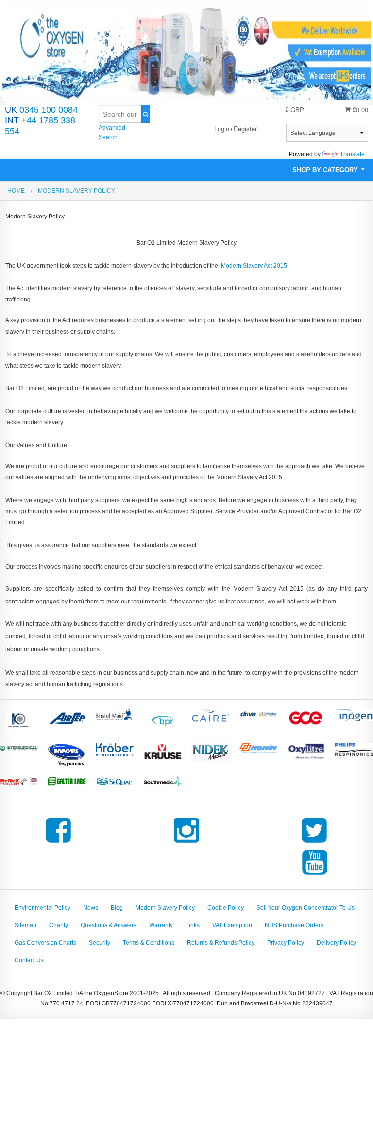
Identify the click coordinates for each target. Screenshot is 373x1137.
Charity (58, 925)
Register (245, 128)
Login (221, 128)
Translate (352, 154)
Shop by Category (326, 170)
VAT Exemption (232, 925)
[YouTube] (314, 874)
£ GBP (294, 109)
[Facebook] (58, 842)
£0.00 (359, 109)
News (90, 907)
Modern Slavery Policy (165, 907)
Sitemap (25, 925)
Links (193, 925)
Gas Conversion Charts (45, 942)
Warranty (161, 925)
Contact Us (29, 960)
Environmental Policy (42, 907)
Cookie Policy (225, 907)
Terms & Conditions (148, 942)
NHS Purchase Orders (294, 925)
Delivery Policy (336, 942)
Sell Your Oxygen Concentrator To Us (305, 907)
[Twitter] (314, 842)
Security (99, 942)
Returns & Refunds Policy (220, 942)
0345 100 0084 (41, 110)
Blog (117, 907)
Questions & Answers (108, 925)
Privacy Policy (285, 942)
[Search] (145, 114)
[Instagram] (186, 842)
